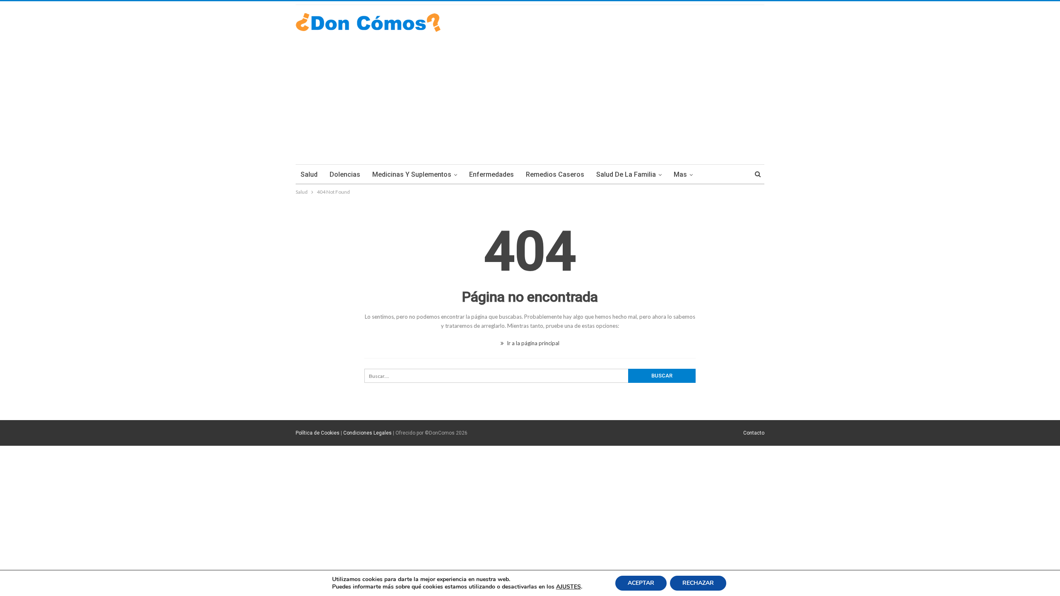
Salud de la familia (626, 174)
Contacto (753, 433)
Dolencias (345, 174)
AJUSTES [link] (568, 587)
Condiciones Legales (367, 433)
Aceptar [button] (641, 583)
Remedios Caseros (555, 174)
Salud (309, 174)
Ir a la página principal (532, 343)
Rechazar (698, 583)
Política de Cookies (318, 433)
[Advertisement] (530, 94)
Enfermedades (491, 174)
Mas (680, 174)
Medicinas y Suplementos (411, 174)
